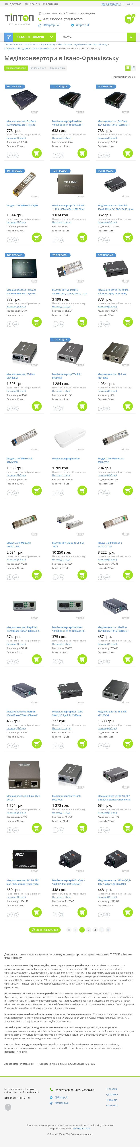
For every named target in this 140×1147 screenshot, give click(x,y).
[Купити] (37, 153)
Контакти (112, 1105)
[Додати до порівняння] (16, 155)
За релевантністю (16, 68)
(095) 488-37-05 (84, 1090)
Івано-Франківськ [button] (111, 3)
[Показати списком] (133, 68)
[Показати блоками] (128, 68)
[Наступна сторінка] (101, 930)
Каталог (30, 37)
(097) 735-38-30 (64, 1090)
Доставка (112, 1094)
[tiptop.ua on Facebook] (8, 1107)
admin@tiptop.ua (81, 1128)
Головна (112, 1088)
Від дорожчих (57, 68)
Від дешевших (38, 68)
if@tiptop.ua (61, 1102)
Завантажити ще (47, 929)
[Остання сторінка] (108, 930)
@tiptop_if (82, 25)
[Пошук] (131, 37)
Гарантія (112, 1099)
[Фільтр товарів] (8, 37)
